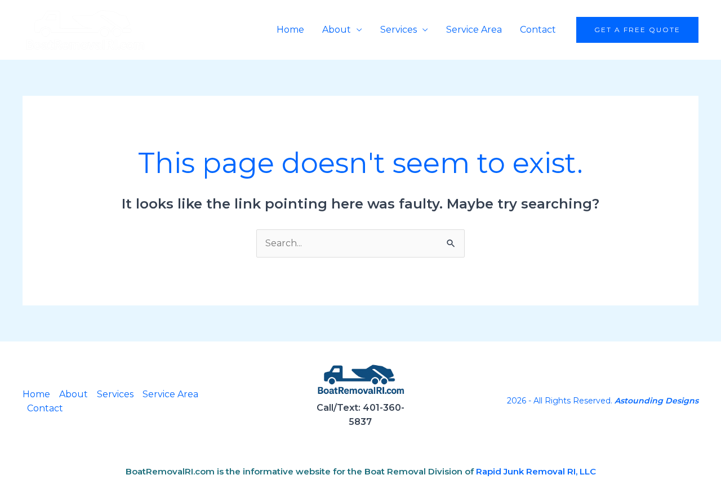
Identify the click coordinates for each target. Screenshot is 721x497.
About (336, 29)
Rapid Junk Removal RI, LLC (536, 471)
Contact (538, 29)
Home (290, 29)
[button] (637, 30)
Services (398, 29)
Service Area (474, 29)
